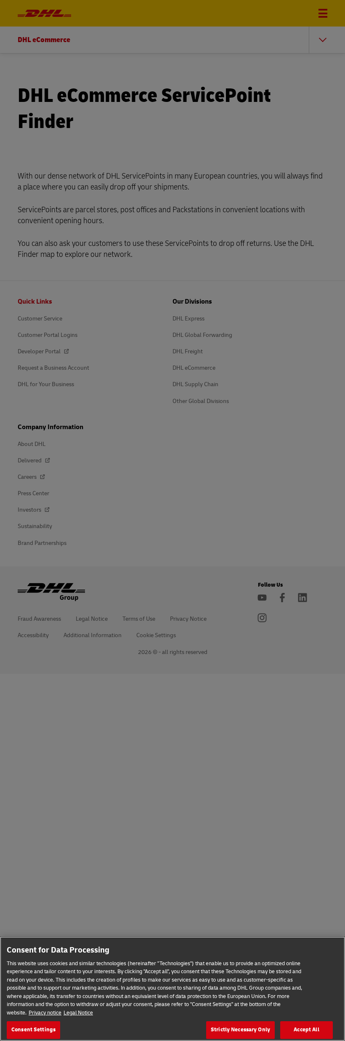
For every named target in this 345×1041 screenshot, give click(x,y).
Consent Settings (33, 1029)
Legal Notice (78, 1012)
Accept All (306, 1029)
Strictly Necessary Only (240, 1029)
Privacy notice (45, 1012)
